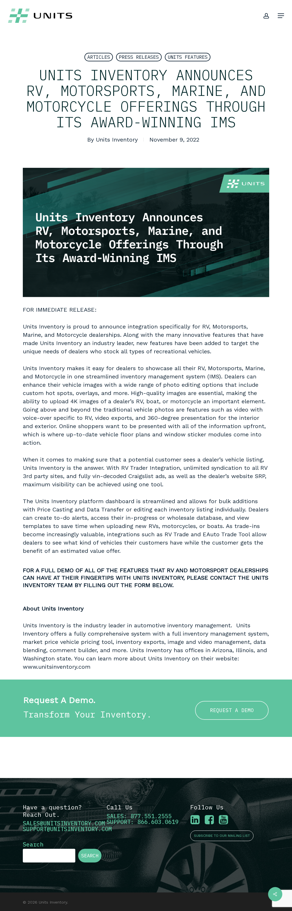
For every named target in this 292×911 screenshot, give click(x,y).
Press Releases (139, 57)
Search (33, 844)
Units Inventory (117, 139)
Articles (98, 57)
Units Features (188, 57)
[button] (281, 16)
